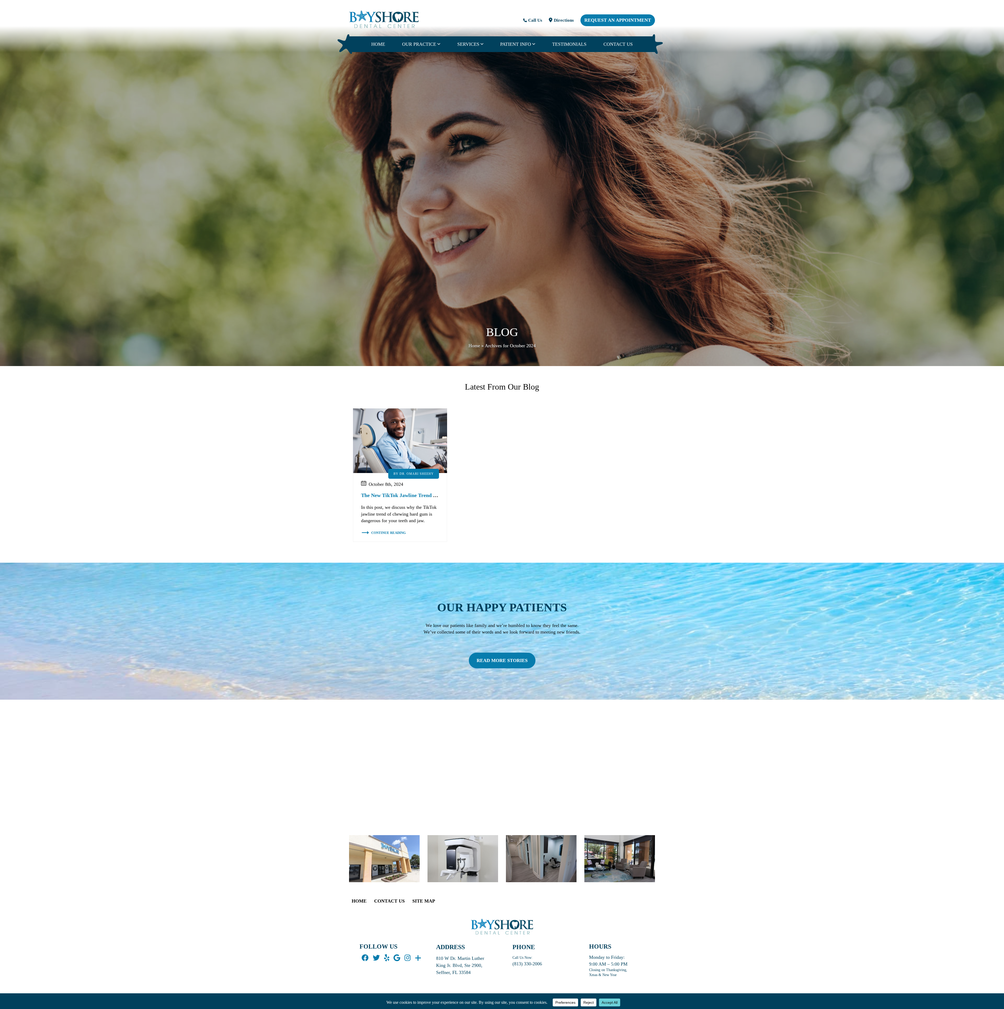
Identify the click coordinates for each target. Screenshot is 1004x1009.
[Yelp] (386, 958)
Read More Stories (502, 660)
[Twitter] (376, 958)
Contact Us (618, 44)
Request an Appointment (617, 20)
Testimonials (569, 44)
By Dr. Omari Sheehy (413, 474)
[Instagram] (407, 958)
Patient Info (515, 44)
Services (468, 44)
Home (378, 44)
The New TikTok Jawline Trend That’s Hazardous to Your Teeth (433, 495)
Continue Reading (388, 533)
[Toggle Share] (418, 958)
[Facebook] (365, 958)
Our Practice (419, 44)
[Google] (396, 958)
